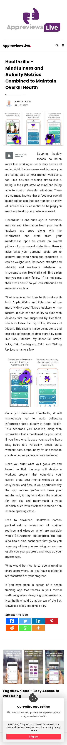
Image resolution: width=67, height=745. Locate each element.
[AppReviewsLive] (33, 20)
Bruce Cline (23, 101)
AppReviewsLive (16, 45)
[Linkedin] (38, 621)
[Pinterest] (51, 621)
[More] (38, 628)
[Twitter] (25, 621)
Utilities (23, 105)
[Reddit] (12, 628)
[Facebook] (12, 621)
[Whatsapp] (25, 628)
